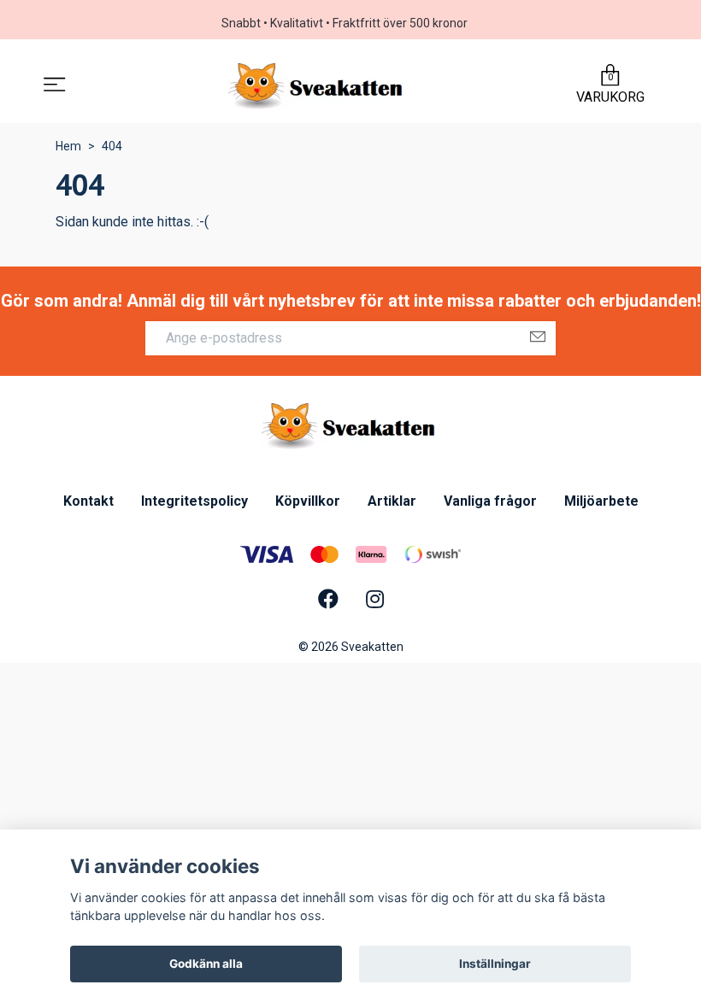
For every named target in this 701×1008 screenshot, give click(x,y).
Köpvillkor (307, 501)
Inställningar (495, 963)
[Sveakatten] (317, 86)
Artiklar (392, 501)
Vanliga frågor (490, 501)
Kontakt (88, 501)
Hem (68, 146)
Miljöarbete (601, 501)
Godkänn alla (206, 963)
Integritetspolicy (194, 501)
